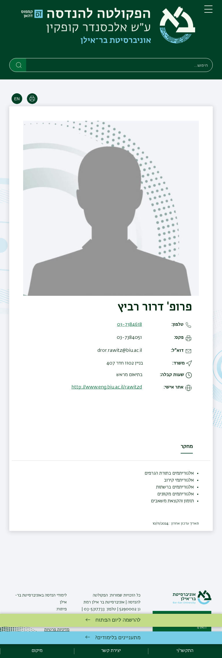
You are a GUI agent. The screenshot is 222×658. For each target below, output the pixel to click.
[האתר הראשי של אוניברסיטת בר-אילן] (192, 603)
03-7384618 (129, 324)
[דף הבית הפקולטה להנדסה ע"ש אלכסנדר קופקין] (102, 30)
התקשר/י (185, 650)
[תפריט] (208, 11)
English (17, 98)
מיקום (37, 650)
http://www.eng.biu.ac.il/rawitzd (106, 387)
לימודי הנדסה (55, 595)
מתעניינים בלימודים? (117, 637)
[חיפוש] (18, 64)
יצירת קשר (111, 650)
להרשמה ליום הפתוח (117, 620)
